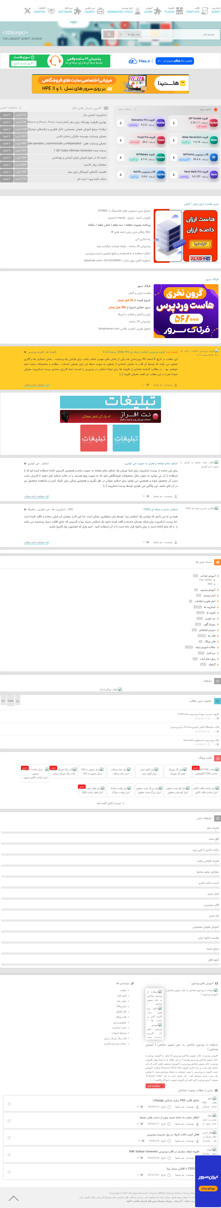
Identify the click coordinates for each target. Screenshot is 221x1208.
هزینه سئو (213, 828)
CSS (70, 509)
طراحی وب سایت (193, 1201)
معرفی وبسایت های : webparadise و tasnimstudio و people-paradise (65, 143)
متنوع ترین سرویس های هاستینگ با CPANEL (124, 211)
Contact (153, 1193)
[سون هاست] (59, 66)
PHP (210, 584)
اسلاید (45, 463)
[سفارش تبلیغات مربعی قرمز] (93, 450)
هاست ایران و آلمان (139, 293)
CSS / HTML (205, 580)
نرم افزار (211, 653)
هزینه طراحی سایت (208, 861)
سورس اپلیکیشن (207, 630)
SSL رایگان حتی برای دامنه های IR (130, 232)
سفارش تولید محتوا (208, 872)
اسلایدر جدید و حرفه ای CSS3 (161, 509)
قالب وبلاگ (210, 641)
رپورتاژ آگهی (209, 624)
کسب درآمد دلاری (209, 883)
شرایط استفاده (119, 1033)
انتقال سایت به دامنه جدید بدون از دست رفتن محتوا (169, 1117)
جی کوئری (33, 463)
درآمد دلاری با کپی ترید (206, 850)
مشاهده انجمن (8, 108)
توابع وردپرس (119, 1022)
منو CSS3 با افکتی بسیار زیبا (183, 1169)
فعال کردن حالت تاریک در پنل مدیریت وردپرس (173, 1135)
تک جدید (214, 916)
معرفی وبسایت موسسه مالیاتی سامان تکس (81, 136)
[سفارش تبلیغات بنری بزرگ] (110, 407)
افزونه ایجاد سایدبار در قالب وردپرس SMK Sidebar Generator (164, 1152)
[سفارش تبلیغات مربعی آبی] (126, 450)
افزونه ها (51, 352)
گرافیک (211, 664)
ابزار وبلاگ (121, 1006)
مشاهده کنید (154, 1085)
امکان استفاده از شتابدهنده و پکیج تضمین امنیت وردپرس (117, 253)
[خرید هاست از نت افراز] (110, 422)
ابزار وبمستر (209, 595)
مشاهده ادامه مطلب (34, 384)
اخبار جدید (213, 894)
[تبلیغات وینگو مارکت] (110, 689)
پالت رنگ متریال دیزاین (115, 1038)
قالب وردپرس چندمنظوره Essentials (201, 740)
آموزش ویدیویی (207, 589)
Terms (186, 1193)
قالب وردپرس (211, 905)
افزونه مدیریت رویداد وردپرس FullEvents (198, 714)
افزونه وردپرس (36, 352)
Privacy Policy (174, 1193)
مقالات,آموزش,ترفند (205, 647)
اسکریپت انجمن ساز (94, 115)
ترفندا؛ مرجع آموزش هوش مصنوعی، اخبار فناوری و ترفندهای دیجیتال (66, 129)
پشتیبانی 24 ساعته (139, 322)
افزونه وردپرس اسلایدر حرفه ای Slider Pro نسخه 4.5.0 (134, 352)
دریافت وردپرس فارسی (115, 1043)
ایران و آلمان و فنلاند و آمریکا (134, 314)
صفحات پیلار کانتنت (95, 165)
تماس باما (121, 1001)
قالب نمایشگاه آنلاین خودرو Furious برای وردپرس (194, 727)
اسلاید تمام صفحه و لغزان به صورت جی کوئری (151, 463)
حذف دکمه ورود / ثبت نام (91, 179)
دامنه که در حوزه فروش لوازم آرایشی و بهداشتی (79, 158)
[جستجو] (108, 34)
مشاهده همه (125, 109)
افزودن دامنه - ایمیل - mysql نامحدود (129, 218)
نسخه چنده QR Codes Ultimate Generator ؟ (80, 151)
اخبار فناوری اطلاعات (205, 601)
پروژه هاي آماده (207, 658)
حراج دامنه (213, 949)
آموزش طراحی (207, 575)
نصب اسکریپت (119, 1027)
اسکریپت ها (58, 509)
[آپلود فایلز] (161, 66)
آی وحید (178, 1201)
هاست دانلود (132, 1201)
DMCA (161, 1193)
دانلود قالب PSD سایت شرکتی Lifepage (176, 1100)
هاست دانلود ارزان (208, 938)
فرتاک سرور (211, 279)
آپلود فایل (213, 960)
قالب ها (211, 635)
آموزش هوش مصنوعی (206, 927)
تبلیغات (123, 990)
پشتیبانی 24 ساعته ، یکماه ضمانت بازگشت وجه (123, 246)
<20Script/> (15, 33)
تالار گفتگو (121, 1011)
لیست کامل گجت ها (109, 803)
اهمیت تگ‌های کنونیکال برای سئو (87, 172)
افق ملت (214, 839)
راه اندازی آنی (142, 239)
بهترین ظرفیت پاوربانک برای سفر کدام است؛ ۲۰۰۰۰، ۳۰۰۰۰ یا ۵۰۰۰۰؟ (67, 122)
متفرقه (31, 509)
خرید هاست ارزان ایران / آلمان (201, 204)
